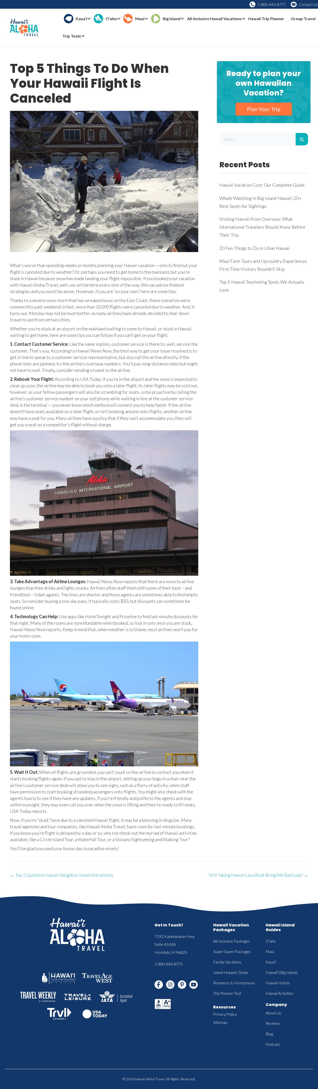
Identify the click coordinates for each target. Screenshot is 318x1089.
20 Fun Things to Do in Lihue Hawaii (254, 248)
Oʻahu (271, 941)
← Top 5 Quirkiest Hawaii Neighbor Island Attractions (61, 875)
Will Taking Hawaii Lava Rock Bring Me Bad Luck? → (258, 875)
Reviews (273, 1023)
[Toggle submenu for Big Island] (182, 19)
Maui (270, 951)
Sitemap (220, 1022)
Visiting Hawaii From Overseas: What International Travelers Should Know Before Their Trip (262, 227)
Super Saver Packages (232, 951)
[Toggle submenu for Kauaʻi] (89, 19)
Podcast (273, 1044)
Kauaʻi (271, 961)
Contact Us (308, 4)
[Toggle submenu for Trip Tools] (83, 36)
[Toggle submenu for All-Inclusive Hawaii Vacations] (244, 19)
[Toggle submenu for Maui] (146, 19)
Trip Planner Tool (227, 993)
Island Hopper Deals (230, 972)
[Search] (302, 139)
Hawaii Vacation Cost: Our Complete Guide (262, 185)
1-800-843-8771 (271, 4)
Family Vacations (227, 961)
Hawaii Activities (280, 993)
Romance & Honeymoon (234, 982)
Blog (269, 1033)
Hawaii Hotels (278, 982)
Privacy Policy (225, 1014)
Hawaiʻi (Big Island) (281, 972)
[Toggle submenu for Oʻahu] (119, 19)
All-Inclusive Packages (231, 941)
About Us (273, 1012)
